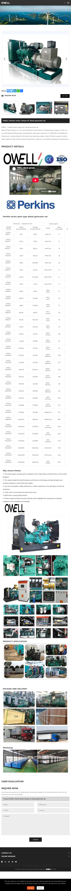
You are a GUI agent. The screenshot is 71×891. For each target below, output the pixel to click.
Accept (30, 888)
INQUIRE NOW (10, 95)
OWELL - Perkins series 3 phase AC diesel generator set (19, 127)
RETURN (65, 96)
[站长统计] (48, 869)
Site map (53, 869)
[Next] (66, 59)
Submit (35, 839)
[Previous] (4, 59)
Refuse (40, 888)
